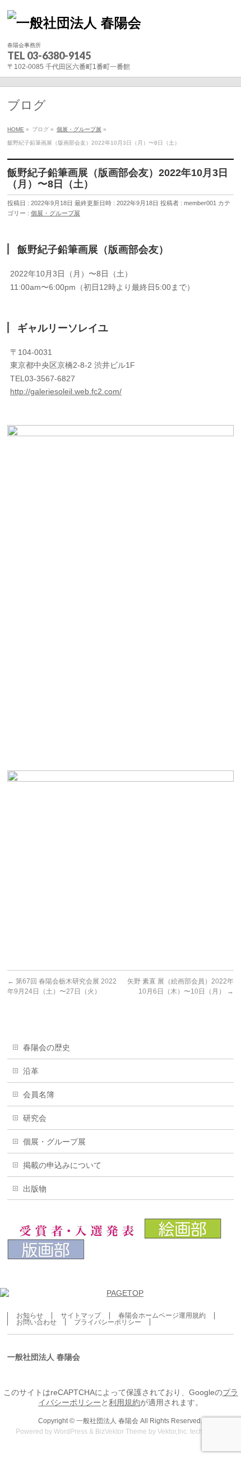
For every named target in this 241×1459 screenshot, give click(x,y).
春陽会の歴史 (46, 1047)
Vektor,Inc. (172, 1431)
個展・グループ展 (55, 213)
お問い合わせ (36, 1322)
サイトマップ (81, 1315)
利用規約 (124, 1402)
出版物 (35, 1188)
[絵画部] (183, 1234)
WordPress (70, 1431)
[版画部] (46, 1254)
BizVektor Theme (121, 1431)
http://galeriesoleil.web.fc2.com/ (66, 391)
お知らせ (29, 1315)
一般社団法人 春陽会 (107, 1421)
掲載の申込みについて (62, 1165)
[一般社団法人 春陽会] (74, 22)
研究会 (35, 1118)
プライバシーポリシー (107, 1322)
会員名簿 (38, 1094)
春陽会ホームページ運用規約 (162, 1315)
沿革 (31, 1070)
